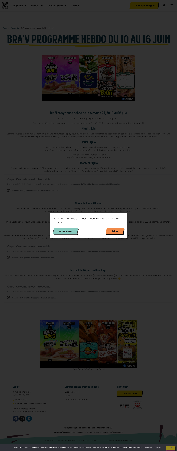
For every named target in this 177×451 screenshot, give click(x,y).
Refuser (159, 447)
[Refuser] (170, 448)
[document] (88, 225)
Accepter (148, 447)
